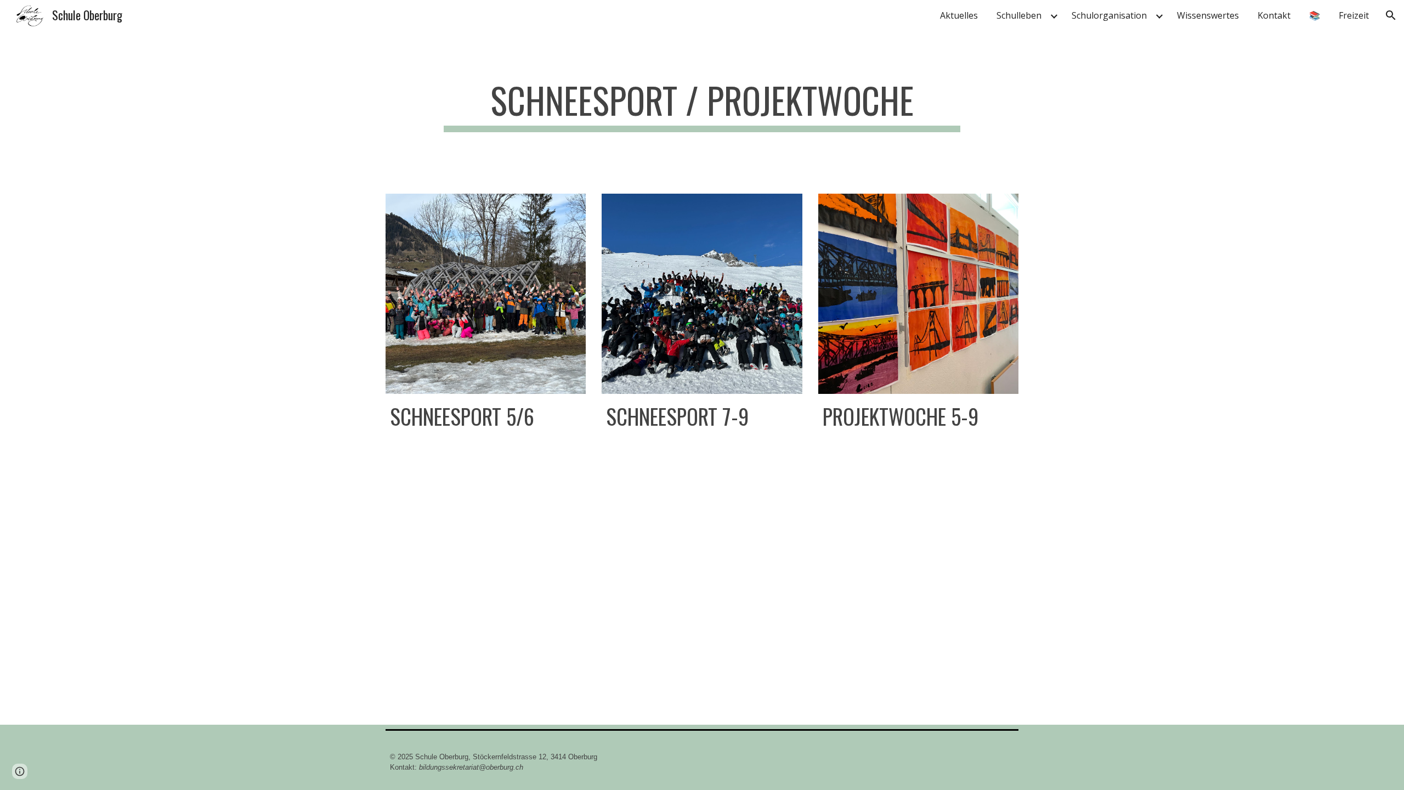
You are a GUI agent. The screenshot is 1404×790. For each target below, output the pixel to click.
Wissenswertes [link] (1208, 15)
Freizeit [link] (1354, 15)
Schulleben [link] (1019, 15)
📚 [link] (1314, 15)
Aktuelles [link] (959, 15)
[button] (1391, 15)
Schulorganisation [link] (1109, 15)
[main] (701, 106)
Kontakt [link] (1274, 15)
